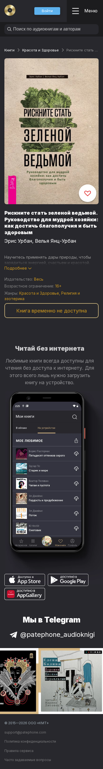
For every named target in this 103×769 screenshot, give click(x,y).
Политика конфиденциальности (30, 741)
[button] (47, 11)
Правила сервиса (19, 751)
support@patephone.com (25, 732)
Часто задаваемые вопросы (27, 760)
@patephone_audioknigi (57, 634)
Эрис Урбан (18, 241)
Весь (38, 279)
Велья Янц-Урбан (55, 241)
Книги (9, 50)
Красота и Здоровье (40, 50)
